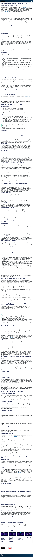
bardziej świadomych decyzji (9, 337)
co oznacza (15, 436)
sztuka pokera (6, 23)
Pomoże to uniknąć (28, 96)
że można (19, 234)
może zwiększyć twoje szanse (12, 165)
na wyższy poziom (24, 7)
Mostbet (19, 28)
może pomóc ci (28, 312)
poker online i (20, 472)
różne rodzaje (7, 11)
